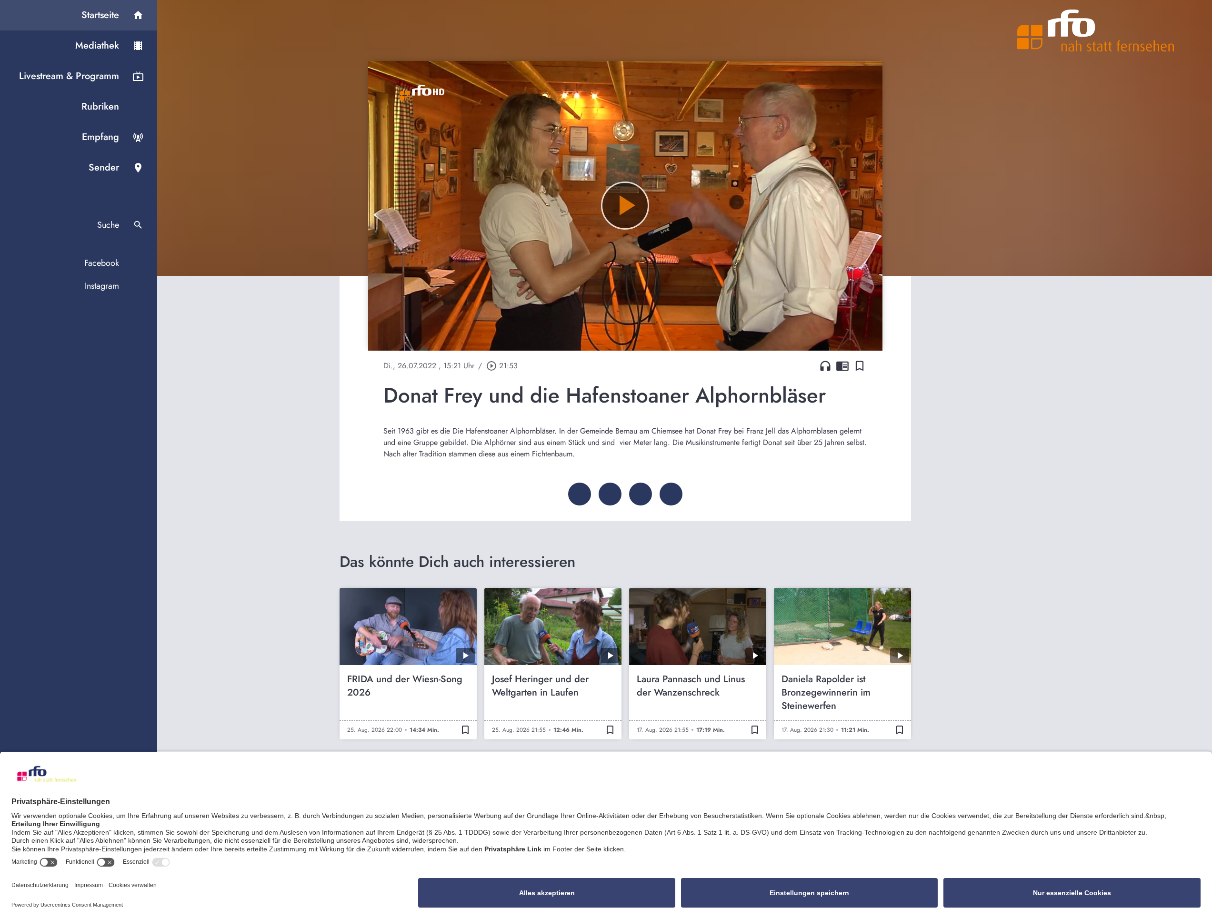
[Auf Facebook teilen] (579, 494)
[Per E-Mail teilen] (671, 494)
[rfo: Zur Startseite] (1095, 30)
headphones (825, 366)
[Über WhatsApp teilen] (640, 494)
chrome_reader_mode (842, 366)
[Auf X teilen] (610, 494)
